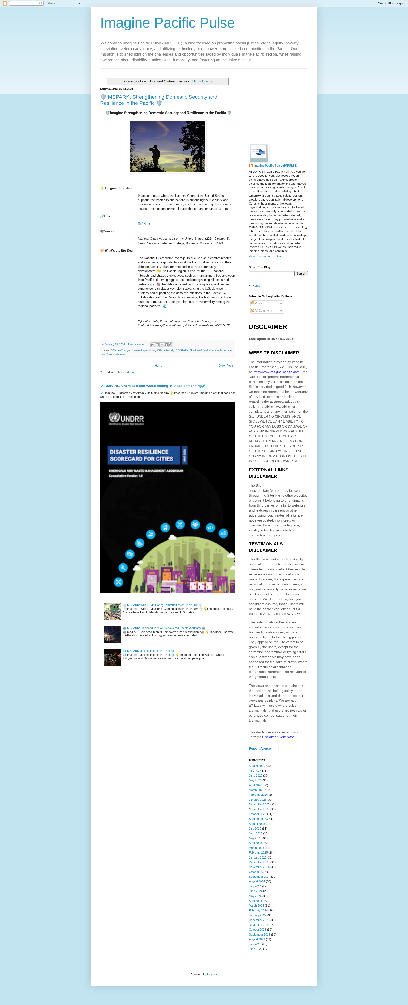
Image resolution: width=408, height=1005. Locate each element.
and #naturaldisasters (114, 354)
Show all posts (202, 81)
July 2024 (255, 886)
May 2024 (255, 896)
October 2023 (257, 929)
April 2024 (255, 900)
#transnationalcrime (220, 350)
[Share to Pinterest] (170, 344)
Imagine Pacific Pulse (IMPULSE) (276, 165)
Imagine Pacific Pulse (167, 23)
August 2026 (257, 766)
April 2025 (255, 843)
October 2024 (257, 872)
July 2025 (255, 828)
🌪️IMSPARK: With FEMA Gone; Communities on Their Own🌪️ (162, 605)
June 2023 (256, 949)
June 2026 (256, 775)
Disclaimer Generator (278, 737)
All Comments (263, 310)
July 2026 (255, 771)
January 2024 (258, 915)
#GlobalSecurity (165, 350)
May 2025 (255, 838)
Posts (258, 303)
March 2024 (256, 905)
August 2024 (257, 881)
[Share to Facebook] (166, 344)
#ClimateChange (120, 350)
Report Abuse (260, 748)
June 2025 (256, 833)
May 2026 (255, 780)
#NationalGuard (199, 350)
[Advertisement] (284, 105)
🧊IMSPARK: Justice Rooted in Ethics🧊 (149, 651)
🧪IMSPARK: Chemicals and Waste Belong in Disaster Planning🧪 (153, 386)
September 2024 (259, 876)
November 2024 (259, 867)
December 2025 (259, 804)
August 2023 (257, 939)
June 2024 (256, 891)
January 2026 (258, 799)
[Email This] (152, 344)
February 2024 (258, 910)
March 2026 (256, 790)
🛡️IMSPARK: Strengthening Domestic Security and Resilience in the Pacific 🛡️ (158, 100)
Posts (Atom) (126, 372)
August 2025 (257, 823)
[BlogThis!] (157, 344)
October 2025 (257, 814)
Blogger (212, 974)
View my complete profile (265, 256)
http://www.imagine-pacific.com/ (277, 372)
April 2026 (255, 785)
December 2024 (259, 862)
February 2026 (258, 794)
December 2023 (259, 920)
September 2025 (259, 819)
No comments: (137, 344)
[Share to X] (161, 344)
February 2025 (258, 852)
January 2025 (258, 857)
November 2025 (259, 809)
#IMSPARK (182, 350)
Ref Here (144, 224)
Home (159, 365)
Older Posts (226, 365)
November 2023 (259, 925)
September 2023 (259, 934)
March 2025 (256, 848)
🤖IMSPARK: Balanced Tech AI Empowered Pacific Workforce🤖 (164, 628)
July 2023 (255, 944)
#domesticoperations (143, 350)
